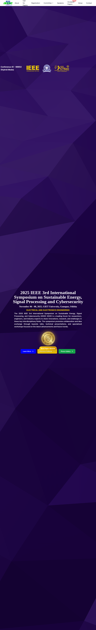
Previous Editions (46, 351)
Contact (89, 3)
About (17, 3)
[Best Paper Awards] (48, 338)
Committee (48, 3)
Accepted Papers (71, 2)
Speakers (60, 3)
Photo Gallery (65, 351)
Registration (35, 3)
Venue (80, 3)
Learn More (27, 351)
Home (9, 3)
